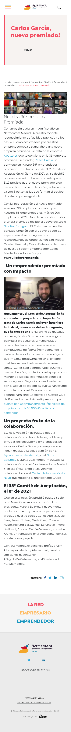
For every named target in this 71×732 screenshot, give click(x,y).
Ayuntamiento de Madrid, (21, 455)
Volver (28, 49)
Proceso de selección (35, 670)
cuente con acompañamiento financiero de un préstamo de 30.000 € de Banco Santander (34, 408)
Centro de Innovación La (49, 473)
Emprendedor (35, 621)
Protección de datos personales (34, 702)
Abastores (11, 155)
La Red (35, 604)
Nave (7, 477)
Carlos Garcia (44, 160)
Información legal (34, 698)
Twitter (28, 661)
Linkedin (43, 661)
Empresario (35, 613)
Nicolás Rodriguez (16, 226)
